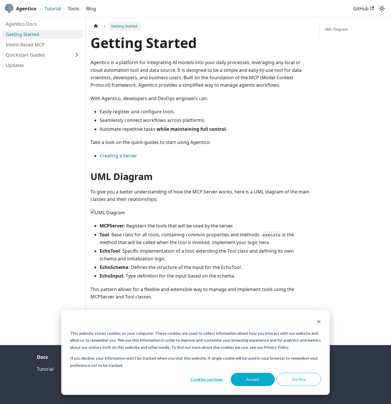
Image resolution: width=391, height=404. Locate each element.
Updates (15, 65)
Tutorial (52, 8)
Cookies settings (206, 379)
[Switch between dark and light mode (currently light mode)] (381, 8)
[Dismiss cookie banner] (319, 322)
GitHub (361, 8)
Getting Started (22, 34)
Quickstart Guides (25, 55)
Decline (299, 379)
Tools (73, 8)
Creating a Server (118, 156)
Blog (91, 8)
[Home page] (95, 26)
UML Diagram (336, 29)
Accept (252, 379)
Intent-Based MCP (25, 44)
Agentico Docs (21, 24)
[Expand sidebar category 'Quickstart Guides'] (76, 55)
